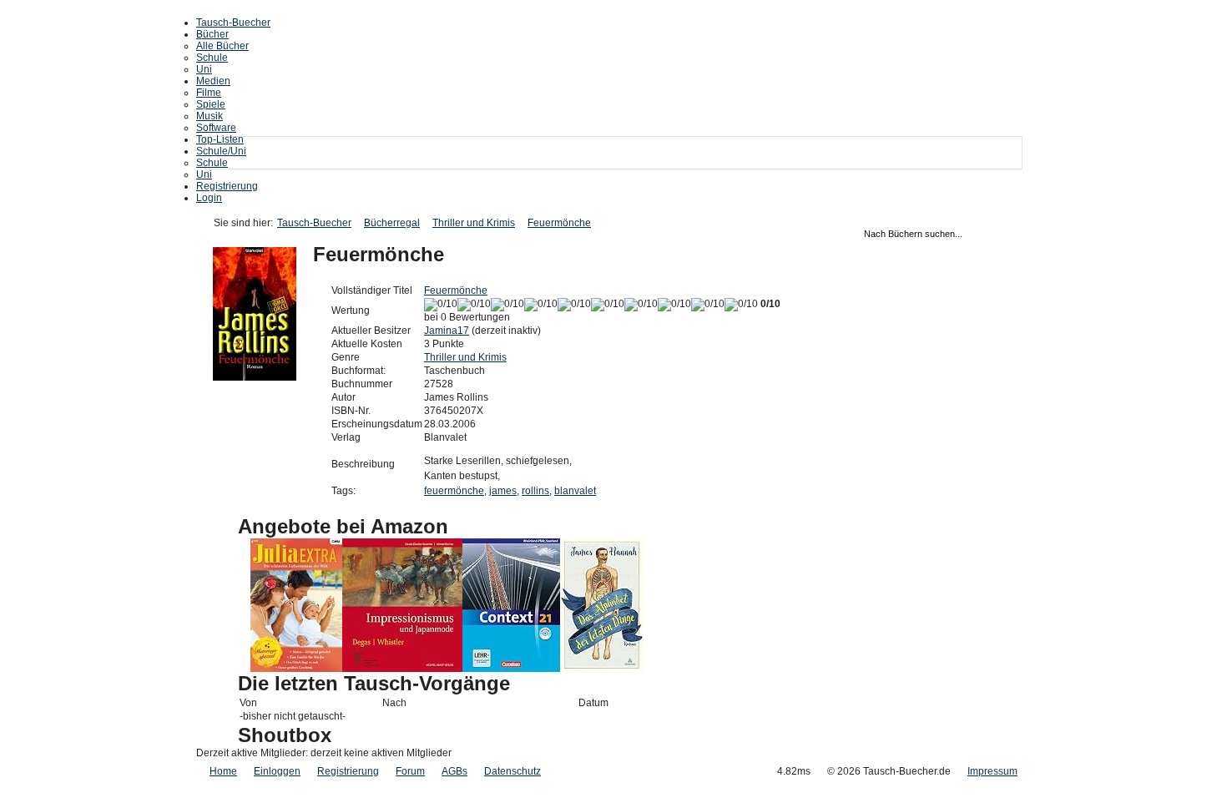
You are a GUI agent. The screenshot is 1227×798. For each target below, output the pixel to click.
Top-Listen (220, 139)
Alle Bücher (222, 46)
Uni (204, 69)
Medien (213, 81)
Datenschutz (512, 771)
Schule (212, 57)
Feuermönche (559, 223)
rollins (535, 491)
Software (216, 128)
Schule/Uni (221, 151)
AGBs (454, 771)
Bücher (212, 34)
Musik (209, 116)
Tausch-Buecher (233, 22)
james (503, 491)
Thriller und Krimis (473, 223)
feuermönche (454, 491)
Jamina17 (446, 330)
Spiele (210, 104)
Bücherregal (392, 223)
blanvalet (575, 491)
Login (209, 198)
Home (223, 771)
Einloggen (277, 771)
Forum (410, 771)
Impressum (992, 771)
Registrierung (227, 186)
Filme (208, 92)
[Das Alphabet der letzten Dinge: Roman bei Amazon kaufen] (602, 668)
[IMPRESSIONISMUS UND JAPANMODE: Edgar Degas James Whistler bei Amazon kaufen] (402, 668)
